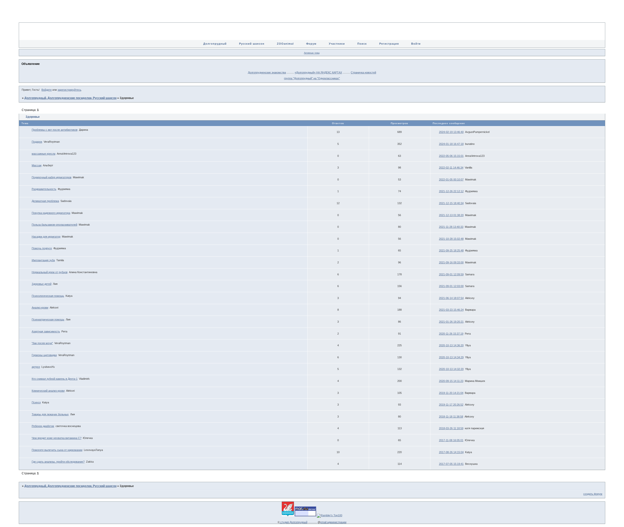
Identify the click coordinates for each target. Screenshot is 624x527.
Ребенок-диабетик (43, 426)
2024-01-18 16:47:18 (451, 143)
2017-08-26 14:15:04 (451, 452)
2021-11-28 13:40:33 (451, 226)
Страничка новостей (363, 72)
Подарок (37, 141)
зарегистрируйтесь (69, 89)
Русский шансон (251, 43)
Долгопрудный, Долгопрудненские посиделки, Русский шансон (70, 98)
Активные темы (312, 53)
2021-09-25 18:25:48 (451, 250)
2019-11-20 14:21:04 (451, 392)
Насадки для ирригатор (46, 236)
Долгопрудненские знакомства (267, 72)
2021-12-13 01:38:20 (451, 215)
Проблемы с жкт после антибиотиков (55, 129)
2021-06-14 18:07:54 (451, 298)
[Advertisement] (312, 14)
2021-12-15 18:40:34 (451, 203)
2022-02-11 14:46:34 (451, 167)
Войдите (46, 89)
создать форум (592, 493)
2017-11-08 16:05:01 (451, 440)
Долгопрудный (215, 43)
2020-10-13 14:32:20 (451, 369)
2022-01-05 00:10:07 (451, 179)
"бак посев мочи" (42, 343)
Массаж (36, 165)
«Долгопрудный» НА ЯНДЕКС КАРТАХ (318, 72)
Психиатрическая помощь (48, 319)
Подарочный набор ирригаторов (51, 177)
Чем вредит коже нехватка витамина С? (56, 438)
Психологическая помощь (48, 295)
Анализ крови (40, 307)
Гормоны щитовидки (44, 355)
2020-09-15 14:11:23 (451, 380)
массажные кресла (43, 153)
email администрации (333, 522)
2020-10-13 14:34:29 (451, 357)
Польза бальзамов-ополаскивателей (54, 224)
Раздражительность (44, 189)
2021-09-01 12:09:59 (451, 274)
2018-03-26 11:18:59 (451, 428)
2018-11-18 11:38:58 (451, 416)
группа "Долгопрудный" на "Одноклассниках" (312, 78)
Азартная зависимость (46, 331)
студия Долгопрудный (293, 522)
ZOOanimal (285, 43)
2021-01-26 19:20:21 (451, 321)
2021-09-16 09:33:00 (451, 262)
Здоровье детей (41, 283)
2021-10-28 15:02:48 (451, 238)
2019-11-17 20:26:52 (451, 404)
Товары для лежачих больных (50, 414)
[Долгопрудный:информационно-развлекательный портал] (288, 515)
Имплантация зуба (43, 260)
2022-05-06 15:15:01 (451, 155)
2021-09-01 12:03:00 (451, 286)
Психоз (36, 402)
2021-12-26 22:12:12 (451, 191)
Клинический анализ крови (48, 390)
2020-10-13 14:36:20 (451, 345)
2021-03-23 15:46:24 (451, 309)
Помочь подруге (42, 248)
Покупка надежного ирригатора (51, 212)
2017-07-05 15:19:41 (451, 463)
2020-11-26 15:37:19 (451, 333)
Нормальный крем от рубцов (50, 272)
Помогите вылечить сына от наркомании (57, 449)
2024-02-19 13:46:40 (451, 131)
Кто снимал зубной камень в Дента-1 (55, 378)
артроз (36, 366)
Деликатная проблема (45, 200)
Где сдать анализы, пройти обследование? (58, 461)
